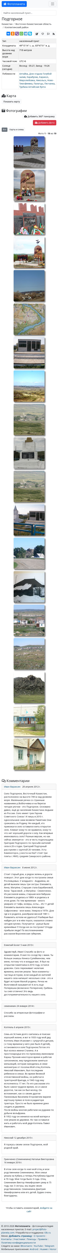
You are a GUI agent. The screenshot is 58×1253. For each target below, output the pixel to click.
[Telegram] (26, 33)
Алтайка (23, 73)
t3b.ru (47, 1232)
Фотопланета (15, 4)
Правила (42, 1239)
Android (34, 1249)
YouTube (38, 1245)
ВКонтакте (26, 1245)
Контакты (6, 1239)
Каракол (43, 76)
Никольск (41, 80)
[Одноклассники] (13, 33)
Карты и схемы (17, 129)
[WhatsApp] (21, 33)
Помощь (31, 1239)
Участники (19, 1239)
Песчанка (49, 83)
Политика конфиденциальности (18, 1242)
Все (4, 129)
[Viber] (17, 33)
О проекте (39, 1235)
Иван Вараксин (12, 786)
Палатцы (38, 83)
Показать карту (11, 101)
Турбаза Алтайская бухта (32, 86)
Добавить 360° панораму (41, 116)
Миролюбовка (27, 80)
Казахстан (7, 24)
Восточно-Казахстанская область (33, 24)
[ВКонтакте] (8, 33)
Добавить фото (46, 122)
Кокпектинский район (16, 27)
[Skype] (30, 33)
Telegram (49, 1245)
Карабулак (32, 76)
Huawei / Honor (48, 1249)
